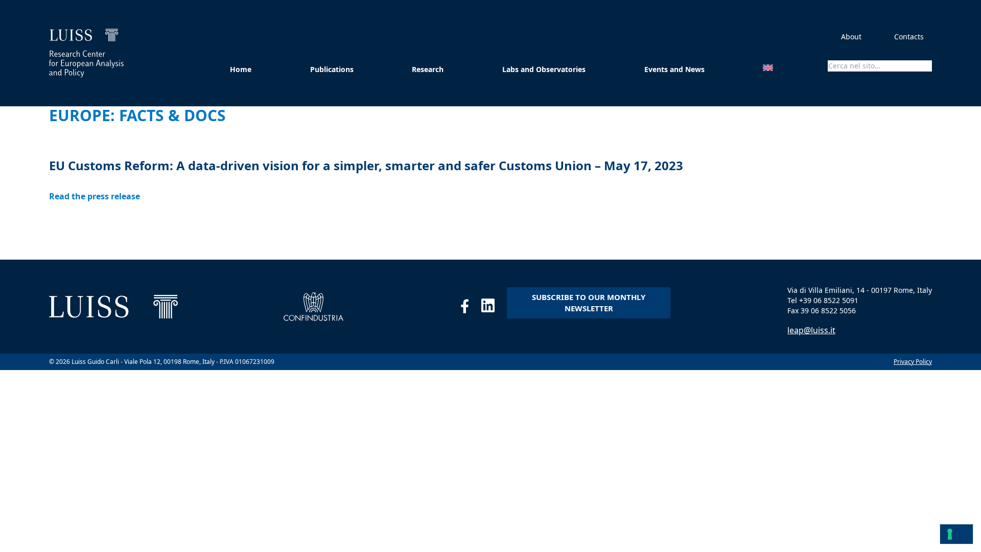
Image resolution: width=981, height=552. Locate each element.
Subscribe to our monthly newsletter (588, 303)
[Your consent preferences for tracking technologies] (956, 534)
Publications (332, 69)
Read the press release (94, 196)
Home (240, 69)
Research (427, 69)
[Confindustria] (313, 306)
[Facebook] (470, 308)
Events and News (674, 69)
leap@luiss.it (811, 330)
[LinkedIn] (494, 308)
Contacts (909, 36)
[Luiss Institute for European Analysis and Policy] (86, 53)
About (851, 36)
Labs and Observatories (544, 69)
